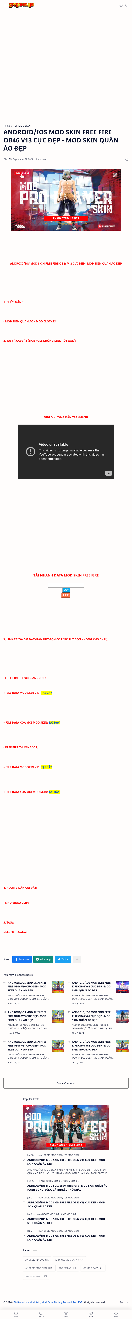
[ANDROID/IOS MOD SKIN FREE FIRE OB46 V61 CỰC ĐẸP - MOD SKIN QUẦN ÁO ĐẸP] (58, 1046)
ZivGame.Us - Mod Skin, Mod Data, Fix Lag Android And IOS (48, 1302)
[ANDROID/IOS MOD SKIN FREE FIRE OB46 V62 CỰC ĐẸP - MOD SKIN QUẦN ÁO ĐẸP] (122, 1046)
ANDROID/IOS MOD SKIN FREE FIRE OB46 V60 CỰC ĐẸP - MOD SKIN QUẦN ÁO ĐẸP (27, 986)
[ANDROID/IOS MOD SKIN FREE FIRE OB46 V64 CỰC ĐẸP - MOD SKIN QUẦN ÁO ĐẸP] (122, 987)
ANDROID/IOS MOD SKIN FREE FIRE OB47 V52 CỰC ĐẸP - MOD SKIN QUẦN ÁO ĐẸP (66, 1221)
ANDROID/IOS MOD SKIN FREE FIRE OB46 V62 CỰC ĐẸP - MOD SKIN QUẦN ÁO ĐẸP (91, 1045)
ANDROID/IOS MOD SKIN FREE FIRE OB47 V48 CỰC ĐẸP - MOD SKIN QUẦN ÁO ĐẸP (66, 1162)
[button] (121, 5)
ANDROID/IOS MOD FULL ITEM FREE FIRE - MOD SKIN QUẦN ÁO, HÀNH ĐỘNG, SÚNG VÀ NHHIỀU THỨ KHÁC (67, 1187)
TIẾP (66, 595)
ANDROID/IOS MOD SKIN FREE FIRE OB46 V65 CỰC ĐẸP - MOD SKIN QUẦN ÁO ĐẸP (91, 1016)
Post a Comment (66, 1083)
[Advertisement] (66, 38)
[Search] (126, 5)
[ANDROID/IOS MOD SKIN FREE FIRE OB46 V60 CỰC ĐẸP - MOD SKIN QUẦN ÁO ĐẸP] (58, 987)
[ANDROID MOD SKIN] (51, 1155)
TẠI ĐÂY (46, 693)
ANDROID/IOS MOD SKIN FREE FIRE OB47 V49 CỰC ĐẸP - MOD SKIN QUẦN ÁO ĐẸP (66, 1204)
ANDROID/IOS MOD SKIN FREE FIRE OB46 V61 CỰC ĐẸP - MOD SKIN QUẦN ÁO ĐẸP (27, 1045)
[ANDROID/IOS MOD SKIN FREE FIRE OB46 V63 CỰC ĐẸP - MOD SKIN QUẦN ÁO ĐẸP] (58, 1016)
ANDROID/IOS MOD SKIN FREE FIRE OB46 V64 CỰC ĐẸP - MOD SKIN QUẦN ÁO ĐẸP (91, 986)
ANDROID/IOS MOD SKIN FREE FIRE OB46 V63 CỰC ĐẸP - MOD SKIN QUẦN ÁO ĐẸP (27, 1016)
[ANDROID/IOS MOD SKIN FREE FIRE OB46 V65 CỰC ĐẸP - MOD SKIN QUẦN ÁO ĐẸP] (122, 1016)
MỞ (66, 590)
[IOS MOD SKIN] (71, 1155)
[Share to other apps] (77, 959)
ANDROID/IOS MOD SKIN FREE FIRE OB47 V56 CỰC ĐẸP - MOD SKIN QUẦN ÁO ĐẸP (66, 1237)
